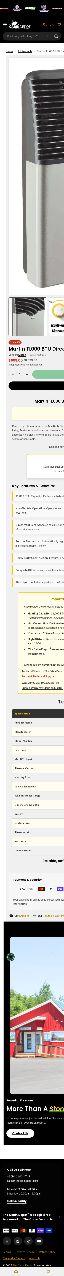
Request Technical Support (38, 676)
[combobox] (32, 36)
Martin (22, 354)
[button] (47, 36)
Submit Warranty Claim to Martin (42, 687)
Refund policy (47, 1251)
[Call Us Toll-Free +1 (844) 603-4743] (45, 24)
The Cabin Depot (23, 1265)
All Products (25, 51)
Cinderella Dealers (14, 1258)
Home (9, 51)
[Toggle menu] (5, 24)
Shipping (13, 364)
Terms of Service (25, 1251)
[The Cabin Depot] (14, 8)
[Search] (56, 36)
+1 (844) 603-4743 (18, 1176)
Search (7, 1251)
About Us (34, 1258)
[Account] (52, 24)
